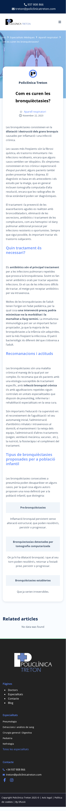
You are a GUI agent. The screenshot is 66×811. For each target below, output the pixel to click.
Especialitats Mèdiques (22, 37)
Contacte (13, 698)
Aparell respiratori (48, 37)
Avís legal (47, 797)
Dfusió (22, 801)
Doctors (13, 690)
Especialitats (15, 694)
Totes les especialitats (16, 749)
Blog (10, 703)
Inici (4, 37)
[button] (60, 22)
